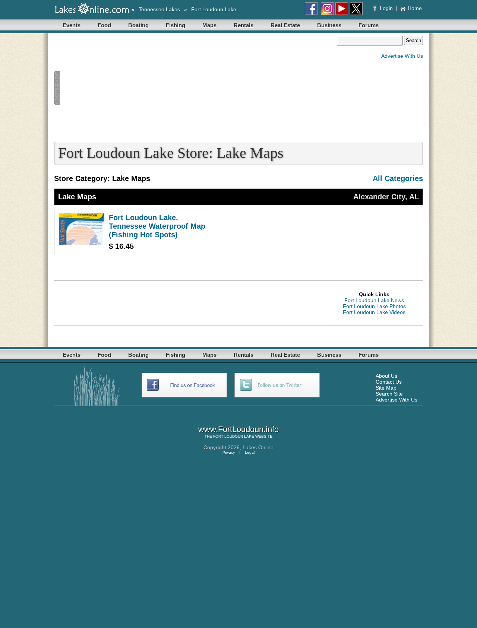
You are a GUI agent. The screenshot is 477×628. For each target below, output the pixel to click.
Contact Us (389, 382)
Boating (138, 25)
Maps (209, 25)
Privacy (228, 452)
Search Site (389, 394)
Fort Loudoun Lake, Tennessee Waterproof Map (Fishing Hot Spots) (157, 226)
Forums (368, 25)
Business (329, 25)
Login (386, 8)
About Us (386, 376)
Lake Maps (77, 197)
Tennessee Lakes (159, 9)
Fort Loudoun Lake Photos (374, 306)
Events (71, 25)
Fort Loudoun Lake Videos (374, 312)
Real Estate (285, 25)
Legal (250, 452)
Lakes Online (258, 447)
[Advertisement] (195, 88)
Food (104, 25)
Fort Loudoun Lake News (374, 300)
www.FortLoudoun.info (238, 429)
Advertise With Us (402, 56)
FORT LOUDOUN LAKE (233, 436)
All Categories (398, 178)
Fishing (175, 25)
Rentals (243, 25)
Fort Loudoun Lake (213, 9)
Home (415, 8)
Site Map (386, 388)
